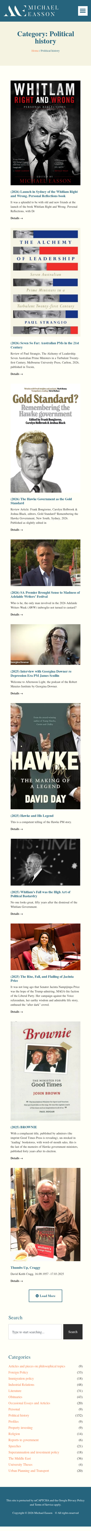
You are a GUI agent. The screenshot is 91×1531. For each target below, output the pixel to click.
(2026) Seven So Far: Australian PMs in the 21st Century (45, 344)
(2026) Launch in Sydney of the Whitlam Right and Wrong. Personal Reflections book (44, 193)
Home (35, 51)
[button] (83, 11)
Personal (14, 1409)
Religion (14, 1433)
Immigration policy (21, 1378)
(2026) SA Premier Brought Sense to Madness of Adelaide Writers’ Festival (45, 594)
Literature (14, 1390)
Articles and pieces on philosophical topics (36, 1366)
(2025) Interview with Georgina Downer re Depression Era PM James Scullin (41, 673)
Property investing (20, 1427)
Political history (18, 1415)
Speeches (14, 1446)
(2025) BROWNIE (24, 1126)
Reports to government (23, 1440)
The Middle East (19, 1458)
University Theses (20, 1464)
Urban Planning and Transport (28, 1470)
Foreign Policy (18, 1372)
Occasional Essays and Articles (29, 1403)
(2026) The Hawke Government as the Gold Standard (41, 500)
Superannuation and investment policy (33, 1452)
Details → (17, 218)
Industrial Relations (21, 1384)
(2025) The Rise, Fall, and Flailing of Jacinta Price (42, 978)
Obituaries (15, 1396)
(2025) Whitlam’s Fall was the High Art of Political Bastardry (40, 893)
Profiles (13, 1421)
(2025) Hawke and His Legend (32, 815)
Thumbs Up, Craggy (25, 1267)
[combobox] (35, 1331)
